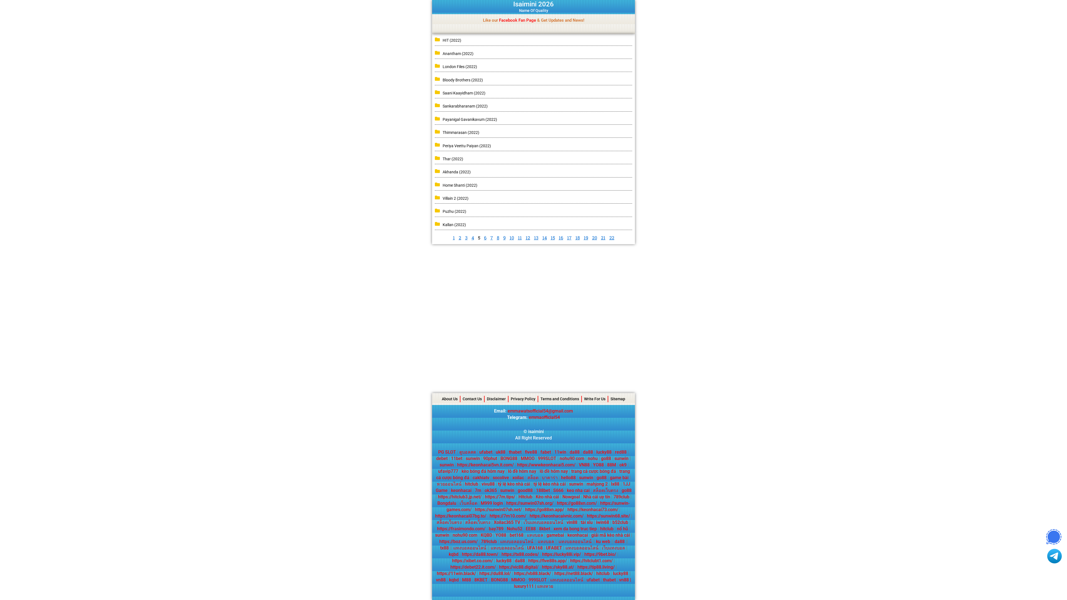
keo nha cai (578, 490)
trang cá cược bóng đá (593, 471)
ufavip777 (448, 471)
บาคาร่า (550, 477)
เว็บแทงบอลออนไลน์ (543, 522)
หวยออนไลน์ (449, 484)
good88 (525, 490)
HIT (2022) (452, 40)
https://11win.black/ (456, 573)
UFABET (554, 548)
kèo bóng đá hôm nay (483, 471)
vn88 (441, 579)
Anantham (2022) (458, 53)
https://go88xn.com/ (577, 503)
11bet (456, 458)
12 (528, 238)
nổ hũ (622, 528)
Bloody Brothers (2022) (463, 80)
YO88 (598, 465)
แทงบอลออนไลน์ (516, 541)
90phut (490, 458)
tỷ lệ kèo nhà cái (514, 484)
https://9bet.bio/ (600, 554)
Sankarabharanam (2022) (465, 106)
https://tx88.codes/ (520, 554)
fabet (545, 452)
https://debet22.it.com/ (473, 567)
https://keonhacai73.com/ (592, 509)
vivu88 (488, 484)
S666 (558, 490)
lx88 (615, 484)
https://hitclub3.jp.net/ (460, 496)
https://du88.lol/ (495, 573)
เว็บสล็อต (468, 503)
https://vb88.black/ (532, 573)
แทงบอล (535, 535)
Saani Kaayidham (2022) (464, 93)
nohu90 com (572, 458)
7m (478, 490)
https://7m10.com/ (508, 516)
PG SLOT (447, 452)
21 (603, 238)
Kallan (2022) (454, 224)
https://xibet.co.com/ (472, 560)
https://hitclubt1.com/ (591, 560)
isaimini (536, 431)
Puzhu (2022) (454, 211)
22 (611, 238)
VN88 (584, 465)
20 (594, 238)
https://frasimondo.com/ (461, 528)
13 (536, 238)
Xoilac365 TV (507, 522)
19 (586, 238)
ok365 (491, 490)
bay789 (496, 528)
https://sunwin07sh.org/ (530, 503)
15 (553, 238)
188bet (543, 490)
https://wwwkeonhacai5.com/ (546, 465)
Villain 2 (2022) (455, 198)
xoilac (518, 477)
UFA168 (535, 548)
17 (569, 238)
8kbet (544, 528)
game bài (619, 477)
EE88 (531, 528)
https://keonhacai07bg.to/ (460, 516)
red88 (621, 452)
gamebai (555, 535)
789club (621, 496)
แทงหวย (545, 586)
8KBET (481, 579)
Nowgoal (571, 496)
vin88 (572, 522)
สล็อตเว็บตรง (605, 490)
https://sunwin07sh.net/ (498, 509)
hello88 (568, 477)
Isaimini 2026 (533, 4)
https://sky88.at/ (558, 567)
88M (611, 465)
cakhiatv (481, 477)
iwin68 (602, 522)
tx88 (444, 548)
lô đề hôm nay (522, 471)
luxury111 (524, 586)
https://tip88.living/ (596, 567)
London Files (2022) (460, 66)
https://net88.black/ (573, 573)
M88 (466, 579)
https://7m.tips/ (500, 496)
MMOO (528, 458)
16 (561, 238)
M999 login (492, 503)
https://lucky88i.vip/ (561, 554)
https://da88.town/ (480, 554)
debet (442, 458)
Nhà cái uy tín (596, 496)
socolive (501, 477)
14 (544, 238)
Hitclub (525, 496)
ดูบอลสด (467, 452)
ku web (603, 541)
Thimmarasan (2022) (461, 132)
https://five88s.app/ (547, 560)
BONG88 (508, 458)
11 (520, 238)
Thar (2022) (453, 159)
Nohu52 (514, 528)
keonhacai (461, 490)
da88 (575, 452)
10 (512, 238)
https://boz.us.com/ (458, 541)
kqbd (453, 554)
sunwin (473, 458)
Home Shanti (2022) (460, 185)
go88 (606, 458)
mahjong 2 (597, 484)
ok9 (623, 465)
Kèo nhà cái (547, 496)
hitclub (471, 484)
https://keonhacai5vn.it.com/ (485, 465)
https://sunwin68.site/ (608, 516)
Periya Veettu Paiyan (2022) (467, 146)
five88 (531, 452)
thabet (515, 452)
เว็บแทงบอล (613, 548)
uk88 (500, 452)
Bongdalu (446, 503)
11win (560, 452)
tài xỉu (587, 522)
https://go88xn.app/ (544, 509)
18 (577, 238)
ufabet (485, 452)
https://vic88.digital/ (519, 567)
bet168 (516, 535)
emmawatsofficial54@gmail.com (540, 411)
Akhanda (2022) (457, 172)
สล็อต (533, 477)
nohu (593, 458)
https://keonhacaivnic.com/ (557, 516)
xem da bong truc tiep (575, 528)
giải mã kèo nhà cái (610, 535)
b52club (620, 522)
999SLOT (547, 458)
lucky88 (604, 452)
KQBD (486, 535)
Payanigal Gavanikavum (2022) (470, 119)
